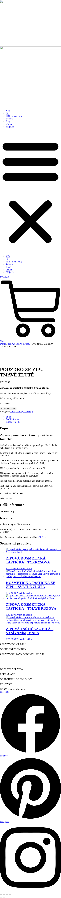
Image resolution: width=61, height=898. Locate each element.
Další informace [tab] (13, 419)
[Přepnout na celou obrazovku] (4, 894)
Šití (7, 113)
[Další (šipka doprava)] (4, 897)
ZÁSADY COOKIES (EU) (13, 644)
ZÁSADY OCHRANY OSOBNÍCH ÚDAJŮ (22, 654)
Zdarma (9, 118)
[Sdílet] (7, 894)
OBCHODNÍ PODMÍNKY (13, 649)
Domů (3, 343)
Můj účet (10, 126)
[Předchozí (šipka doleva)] (1, 897)
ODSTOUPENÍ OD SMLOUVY (16, 679)
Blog (8, 121)
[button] (30, 191)
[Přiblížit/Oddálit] (1, 894)
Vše (8, 110)
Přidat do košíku (8, 409)
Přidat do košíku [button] (24, 568)
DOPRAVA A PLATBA (11, 669)
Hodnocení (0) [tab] (13, 422)
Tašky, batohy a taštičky (19, 343)
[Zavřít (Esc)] (10, 894)
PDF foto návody (14, 116)
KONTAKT (6, 684)
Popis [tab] (8, 416)
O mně (9, 124)
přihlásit (41, 537)
